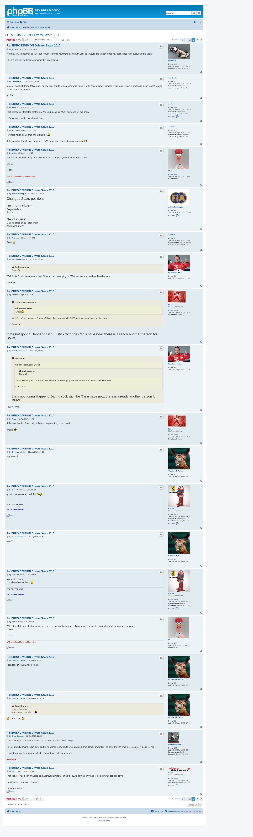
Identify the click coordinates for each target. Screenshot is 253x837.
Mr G (170, 171)
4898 (176, 778)
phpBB (95, 817)
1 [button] (186, 39)
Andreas (171, 127)
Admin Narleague (175, 207)
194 (175, 748)
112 (175, 64)
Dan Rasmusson (175, 272)
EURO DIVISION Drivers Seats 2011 (33, 35)
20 (175, 475)
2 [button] (190, 39)
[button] (182, 40)
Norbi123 (172, 60)
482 (175, 175)
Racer (170, 305)
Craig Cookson (174, 744)
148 (175, 108)
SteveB (171, 509)
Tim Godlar (173, 78)
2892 (176, 515)
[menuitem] (23, 22)
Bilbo (170, 773)
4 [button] (197, 39)
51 (175, 276)
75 (175, 211)
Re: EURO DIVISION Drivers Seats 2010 (33, 45)
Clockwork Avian (175, 471)
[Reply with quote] (161, 46)
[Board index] (20, 11)
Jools (170, 104)
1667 (176, 310)
